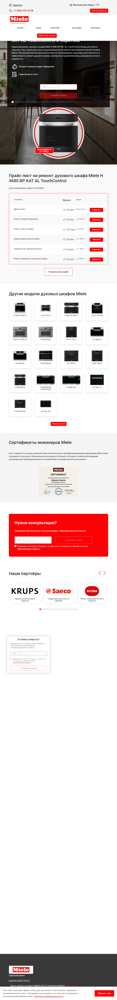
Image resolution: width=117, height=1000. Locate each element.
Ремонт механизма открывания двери (30, 259)
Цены (38, 28)
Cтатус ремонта (99, 11)
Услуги (20, 28)
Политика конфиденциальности (48, 996)
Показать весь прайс (58, 272)
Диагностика (19, 209)
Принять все (104, 993)
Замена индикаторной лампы (27, 239)
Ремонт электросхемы (24, 229)
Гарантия (55, 28)
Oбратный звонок (47, 35)
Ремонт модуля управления (26, 219)
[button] (100, 573)
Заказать (96, 210)
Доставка (76, 28)
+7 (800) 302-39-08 (23, 10)
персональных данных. (81, 102)
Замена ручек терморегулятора (28, 249)
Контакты (95, 28)
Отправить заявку (58, 95)
